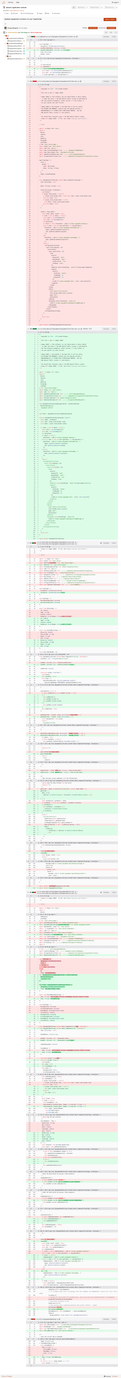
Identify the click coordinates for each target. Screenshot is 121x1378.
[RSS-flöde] (74, 7)
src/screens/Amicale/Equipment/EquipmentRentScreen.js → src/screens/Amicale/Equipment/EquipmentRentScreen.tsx (57, 892)
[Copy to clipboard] (77, 36)
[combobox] (106, 32)
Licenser (114, 1376)
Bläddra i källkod (110, 19)
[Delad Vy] (111, 32)
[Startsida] (3, 2)
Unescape (106, 36)
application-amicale (19, 7)
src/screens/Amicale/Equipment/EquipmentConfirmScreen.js (58, 81)
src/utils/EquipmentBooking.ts (47, 1319)
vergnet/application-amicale (16, 10)
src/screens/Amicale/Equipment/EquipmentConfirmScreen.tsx (59, 329)
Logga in (116, 2)
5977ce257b (93, 28)
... (5, 23)
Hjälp (17, 2)
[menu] (116, 32)
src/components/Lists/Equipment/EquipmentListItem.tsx (56, 36)
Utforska (10, 2)
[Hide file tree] (4, 32)
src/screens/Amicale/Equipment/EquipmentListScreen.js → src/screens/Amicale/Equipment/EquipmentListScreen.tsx (57, 543)
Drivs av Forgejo (7, 1376)
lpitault (8, 7)
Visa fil (114, 36)
